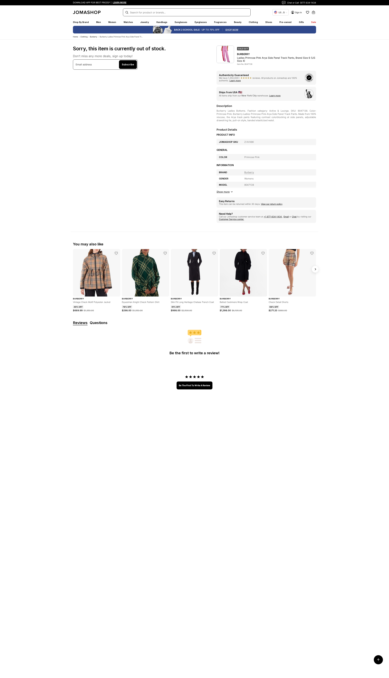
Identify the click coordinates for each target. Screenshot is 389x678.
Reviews (80, 323)
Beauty (237, 22)
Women (112, 22)
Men (98, 22)
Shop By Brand (81, 22)
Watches (128, 22)
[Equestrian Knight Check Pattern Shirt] (165, 253)
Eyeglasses (201, 22)
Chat (294, 216)
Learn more (235, 80)
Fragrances (220, 22)
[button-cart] (313, 12)
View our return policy (271, 204)
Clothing (253, 22)
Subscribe (128, 64)
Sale (313, 22)
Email (286, 216)
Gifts (301, 22)
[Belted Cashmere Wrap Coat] (263, 253)
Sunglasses (181, 22)
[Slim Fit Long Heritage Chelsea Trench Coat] (214, 253)
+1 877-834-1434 (273, 216)
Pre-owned (285, 22)
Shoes (268, 22)
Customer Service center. (231, 219)
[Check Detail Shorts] (312, 253)
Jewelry (144, 22)
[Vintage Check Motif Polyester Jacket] (116, 253)
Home (75, 37)
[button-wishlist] (307, 12)
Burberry (93, 37)
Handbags (161, 22)
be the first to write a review (194, 385)
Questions (98, 323)
